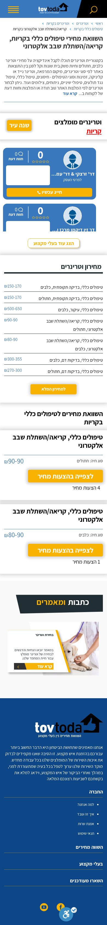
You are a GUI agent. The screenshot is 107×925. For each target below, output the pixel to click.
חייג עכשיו (51, 192)
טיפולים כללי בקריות (88, 28)
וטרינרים (82, 23)
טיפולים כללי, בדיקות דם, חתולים (75, 371)
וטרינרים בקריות (57, 23)
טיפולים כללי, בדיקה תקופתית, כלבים (72, 287)
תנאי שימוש (86, 833)
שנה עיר (19, 125)
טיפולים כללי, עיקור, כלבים (80, 310)
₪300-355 (13, 359)
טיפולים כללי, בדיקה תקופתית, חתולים (71, 298)
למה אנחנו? (85, 804)
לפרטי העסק (72, 179)
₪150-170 (12, 286)
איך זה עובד (85, 814)
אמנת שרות (86, 823)
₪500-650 (13, 309)
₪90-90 (11, 320)
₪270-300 (13, 370)
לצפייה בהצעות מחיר (65, 476)
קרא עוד (70, 93)
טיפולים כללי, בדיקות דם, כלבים (76, 360)
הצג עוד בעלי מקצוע (53, 243)
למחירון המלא (53, 389)
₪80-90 (11, 339)
